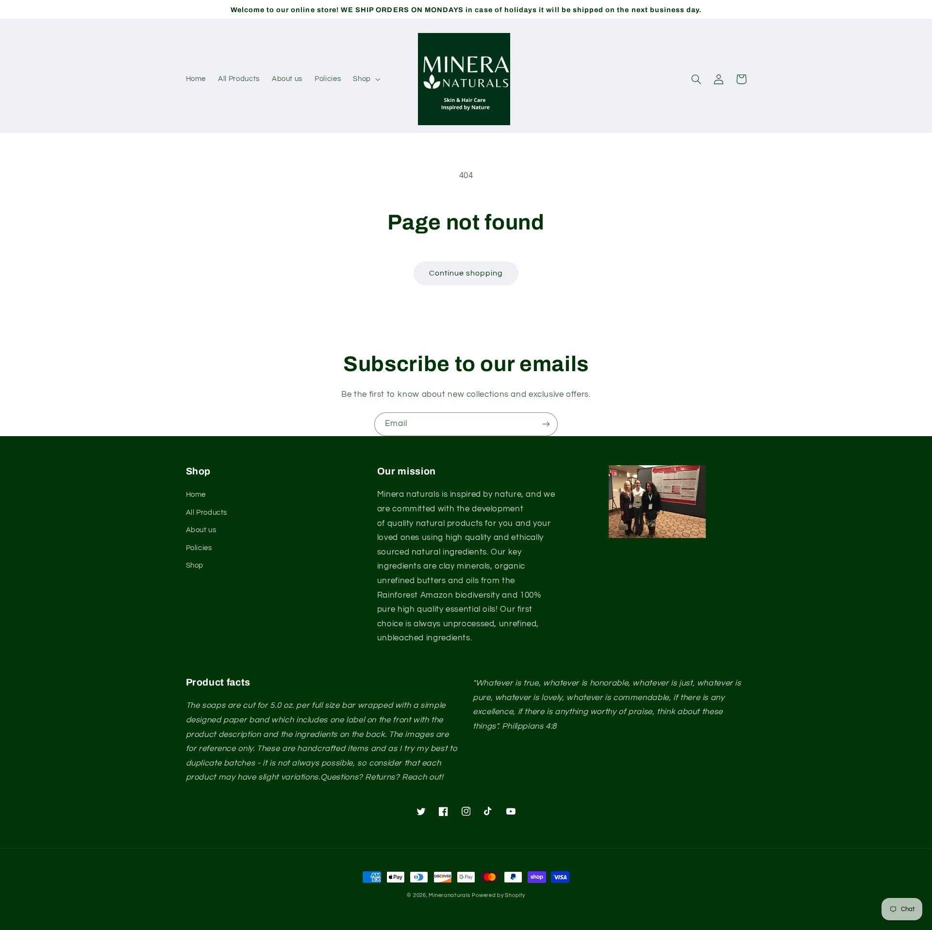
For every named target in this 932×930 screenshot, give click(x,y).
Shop (195, 565)
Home (196, 494)
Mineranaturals (449, 895)
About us (201, 530)
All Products (207, 512)
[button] (365, 79)
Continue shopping (466, 273)
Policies (199, 548)
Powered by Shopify (498, 895)
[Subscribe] (546, 424)
